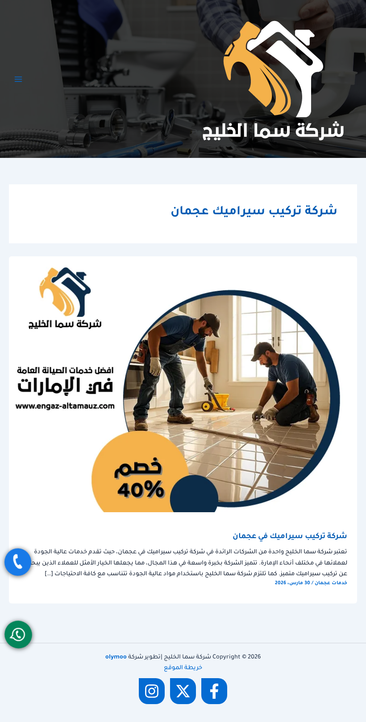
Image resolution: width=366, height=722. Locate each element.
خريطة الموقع (183, 668)
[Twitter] (183, 691)
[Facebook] (214, 691)
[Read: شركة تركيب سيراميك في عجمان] (183, 385)
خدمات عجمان (331, 583)
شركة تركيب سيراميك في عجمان (290, 537)
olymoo (116, 657)
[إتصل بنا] (18, 562)
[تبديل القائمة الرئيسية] (18, 79)
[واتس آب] (18, 634)
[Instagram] (152, 691)
